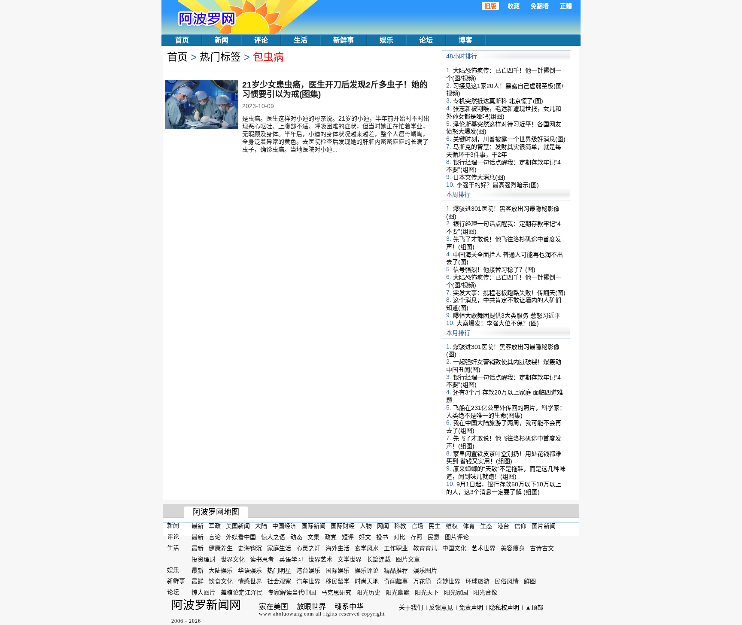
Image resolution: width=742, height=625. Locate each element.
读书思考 (262, 559)
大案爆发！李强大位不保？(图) (497, 323)
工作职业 (396, 548)
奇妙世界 (448, 581)
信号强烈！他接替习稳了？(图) (494, 269)
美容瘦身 (513, 548)
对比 (399, 537)
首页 (182, 40)
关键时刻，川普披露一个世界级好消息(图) (509, 139)
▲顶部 (534, 607)
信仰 (520, 525)
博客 (465, 40)
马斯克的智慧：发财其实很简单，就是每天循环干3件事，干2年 (503, 150)
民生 (435, 525)
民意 (434, 537)
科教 (400, 525)
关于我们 (411, 607)
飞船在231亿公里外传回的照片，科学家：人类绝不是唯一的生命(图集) (506, 411)
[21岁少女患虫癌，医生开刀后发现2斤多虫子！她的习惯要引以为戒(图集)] (201, 105)
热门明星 (279, 570)
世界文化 (233, 559)
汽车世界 (308, 581)
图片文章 (408, 559)
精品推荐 (396, 570)
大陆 (261, 525)
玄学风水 (367, 548)
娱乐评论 (367, 570)
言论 (215, 537)
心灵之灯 (308, 548)
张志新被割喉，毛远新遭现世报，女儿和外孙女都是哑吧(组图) (503, 112)
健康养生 (221, 548)
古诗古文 (542, 548)
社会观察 (279, 581)
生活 (300, 40)
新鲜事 (343, 40)
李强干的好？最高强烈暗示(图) (497, 185)
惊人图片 (204, 592)
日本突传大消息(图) (479, 177)
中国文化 (454, 548)
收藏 (514, 6)
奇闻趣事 (396, 581)
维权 (452, 525)
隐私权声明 (504, 607)
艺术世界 (483, 548)
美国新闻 (238, 525)
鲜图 (530, 581)
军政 (215, 525)
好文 (365, 537)
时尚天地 (367, 581)
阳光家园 (456, 592)
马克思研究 (336, 592)
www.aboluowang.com (286, 614)
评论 (261, 40)
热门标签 (220, 57)
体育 (469, 525)
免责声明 (471, 607)
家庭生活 (279, 548)
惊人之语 (273, 537)
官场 (417, 525)
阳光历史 (368, 592)
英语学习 (291, 559)
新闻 (221, 40)
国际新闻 (313, 525)
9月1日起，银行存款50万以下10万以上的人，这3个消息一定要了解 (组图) (503, 488)
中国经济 (284, 525)
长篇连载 (379, 559)
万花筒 (422, 581)
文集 (313, 537)
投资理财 (204, 559)
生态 (486, 525)
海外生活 (337, 548)
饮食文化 (221, 581)
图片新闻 (544, 525)
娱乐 (386, 40)
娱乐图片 (425, 570)
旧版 (490, 6)
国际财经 (343, 525)
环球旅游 (477, 581)
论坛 (426, 40)
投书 (382, 537)
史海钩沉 (250, 548)
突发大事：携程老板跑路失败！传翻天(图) (509, 292)
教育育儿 (425, 548)
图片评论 (457, 537)
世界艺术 (320, 559)
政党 (331, 537)
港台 (503, 525)
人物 (366, 525)
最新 (198, 525)
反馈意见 (441, 607)
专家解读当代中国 (292, 592)
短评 (348, 537)
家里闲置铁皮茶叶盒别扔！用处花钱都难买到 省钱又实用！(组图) (503, 457)
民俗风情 (507, 581)
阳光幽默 (398, 592)
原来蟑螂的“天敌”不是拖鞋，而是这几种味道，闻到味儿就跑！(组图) (506, 472)
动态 (296, 537)
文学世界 (350, 559)
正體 (566, 6)
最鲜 (198, 581)
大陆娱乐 (221, 570)
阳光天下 (427, 592)
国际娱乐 (337, 570)
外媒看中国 (241, 537)
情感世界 (250, 581)
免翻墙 (540, 6)
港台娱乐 (308, 570)
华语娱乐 (250, 570)
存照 (417, 537)
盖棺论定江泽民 (242, 592)
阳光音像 (485, 592)
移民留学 (337, 581)
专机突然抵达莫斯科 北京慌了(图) (498, 100)
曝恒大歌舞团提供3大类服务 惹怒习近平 (506, 315)
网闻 (383, 525)
